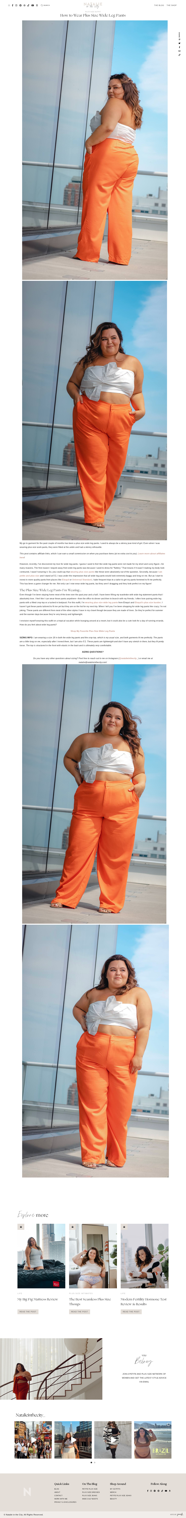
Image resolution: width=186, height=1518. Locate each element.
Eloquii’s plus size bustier (148, 602)
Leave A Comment (81, 1192)
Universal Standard (82, 580)
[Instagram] (49, 1455)
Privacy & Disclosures (65, 1502)
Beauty (113, 1499)
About (57, 1492)
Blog (56, 1489)
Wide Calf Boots (90, 1499)
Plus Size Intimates (81, 1294)
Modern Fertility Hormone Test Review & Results (144, 1302)
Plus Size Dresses (91, 1492)
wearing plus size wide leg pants (101, 602)
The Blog (159, 5)
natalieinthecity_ (30, 1415)
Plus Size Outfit (93, 12)
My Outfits (115, 1489)
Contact (58, 1495)
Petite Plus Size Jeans (120, 1495)
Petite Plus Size (90, 1489)
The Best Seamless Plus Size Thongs (90, 1302)
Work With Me (60, 1499)
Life (19, 1294)
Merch (113, 1492)
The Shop (172, 5)
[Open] (33, 1440)
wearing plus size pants (82, 572)
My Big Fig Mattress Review (37, 1300)
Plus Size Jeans (89, 1495)
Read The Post (28, 1312)
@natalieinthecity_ (128, 658)
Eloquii (65, 580)
